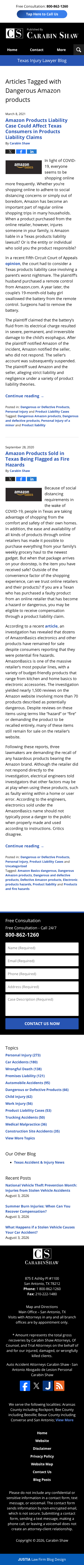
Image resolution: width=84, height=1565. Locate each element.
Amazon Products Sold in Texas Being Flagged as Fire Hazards (37, 459)
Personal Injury (16, 411)
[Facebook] (25, 1386)
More (61, 49)
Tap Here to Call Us (42, 14)
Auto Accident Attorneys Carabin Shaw (37, 1364)
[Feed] (59, 1386)
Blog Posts (42, 1479)
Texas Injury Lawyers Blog (42, 33)
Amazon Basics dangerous (37, 871)
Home (12, 49)
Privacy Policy (42, 1456)
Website (42, 1440)
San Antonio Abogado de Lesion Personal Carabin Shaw (45, 1369)
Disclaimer (42, 1448)
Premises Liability (25, 1075)
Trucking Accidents (25, 1117)
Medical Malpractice (26, 1124)
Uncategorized (16, 866)
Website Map (42, 1464)
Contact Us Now (42, 1023)
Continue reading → (24, 395)
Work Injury (19, 1103)
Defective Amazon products (40, 880)
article (51, 626)
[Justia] (48, 1386)
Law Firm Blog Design (42, 1559)
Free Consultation (22, 920)
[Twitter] (36, 1386)
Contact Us (42, 1471)
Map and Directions (42, 1306)
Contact (37, 49)
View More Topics (20, 1138)
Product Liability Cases (52, 411)
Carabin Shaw (57, 1540)
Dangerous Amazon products (39, 416)
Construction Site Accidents (32, 1131)
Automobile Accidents (27, 1082)
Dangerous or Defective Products (44, 407)
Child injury (18, 1096)
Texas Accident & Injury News (39, 1162)
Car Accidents (21, 1062)
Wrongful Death (23, 1069)
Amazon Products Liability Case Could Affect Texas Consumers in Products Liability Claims (36, 128)
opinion (12, 263)
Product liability (33, 425)
